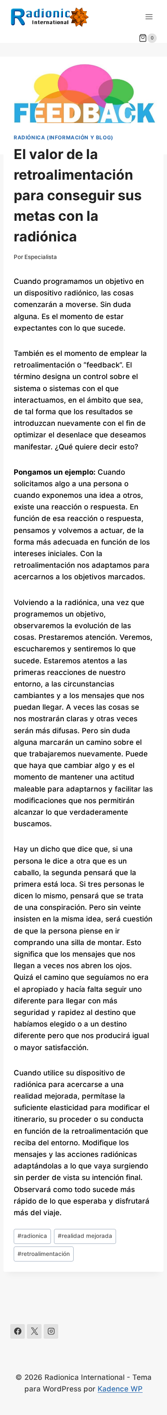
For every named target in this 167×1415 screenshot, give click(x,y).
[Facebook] (17, 1331)
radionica (32, 1235)
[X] (34, 1331)
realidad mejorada (85, 1235)
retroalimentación (44, 1253)
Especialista (40, 256)
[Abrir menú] (149, 16)
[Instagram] (51, 1331)
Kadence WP (120, 1389)
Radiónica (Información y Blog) (63, 137)
